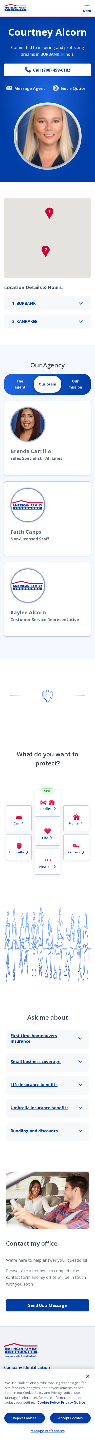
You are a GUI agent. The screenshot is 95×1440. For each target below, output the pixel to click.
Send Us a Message (47, 1305)
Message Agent (29, 88)
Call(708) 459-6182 (51, 70)
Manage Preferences (48, 1430)
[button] (49, 213)
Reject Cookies (24, 1418)
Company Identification (27, 1367)
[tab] (20, 384)
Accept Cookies (70, 1418)
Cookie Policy (48, 1402)
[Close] (87, 1376)
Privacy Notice (73, 1402)
